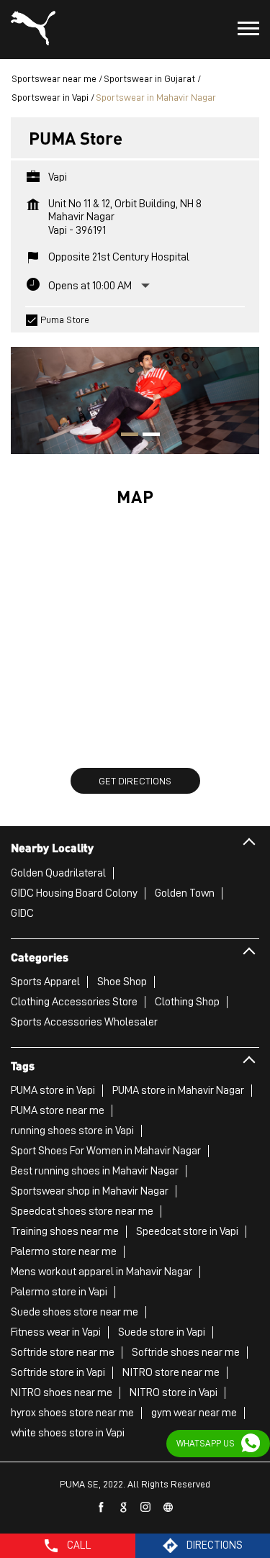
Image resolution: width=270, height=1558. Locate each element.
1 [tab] (124, 436)
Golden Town (185, 893)
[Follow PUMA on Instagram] (146, 1508)
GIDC (22, 913)
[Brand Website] (168, 1508)
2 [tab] (146, 436)
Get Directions (135, 781)
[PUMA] (33, 29)
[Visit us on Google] (124, 1508)
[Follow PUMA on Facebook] (101, 1508)
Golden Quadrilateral (58, 873)
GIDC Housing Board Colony (74, 893)
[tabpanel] (135, 393)
